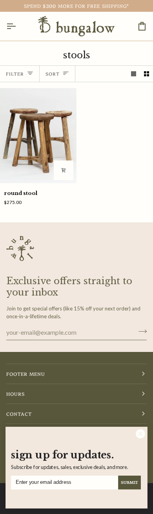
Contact (19, 413)
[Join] (140, 331)
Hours (15, 393)
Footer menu (25, 373)
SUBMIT (129, 482)
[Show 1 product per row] (133, 74)
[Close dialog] (141, 434)
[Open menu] (18, 26)
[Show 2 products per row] (146, 74)
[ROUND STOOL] (38, 135)
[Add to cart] (63, 170)
